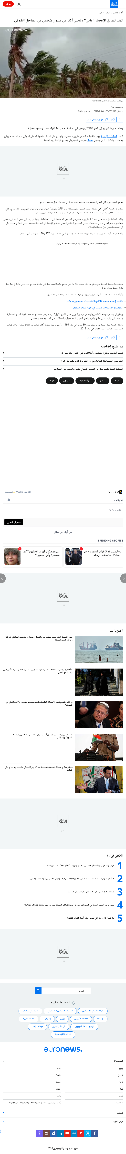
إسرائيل (47, 1019)
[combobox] (63, 990)
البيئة (117, 381)
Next (121, 1082)
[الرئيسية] (122, 12)
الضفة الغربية (28, 1019)
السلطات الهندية (109, 136)
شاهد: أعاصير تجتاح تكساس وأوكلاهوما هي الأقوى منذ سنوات (92, 353)
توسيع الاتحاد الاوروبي (84, 1027)
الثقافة (58, 1089)
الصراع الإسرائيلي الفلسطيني (60, 1011)
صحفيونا (119, 1103)
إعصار (90, 140)
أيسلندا (100, 1019)
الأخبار (115, 13)
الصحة (58, 1082)
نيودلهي (66, 381)
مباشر (8, 3)
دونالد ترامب (37, 1027)
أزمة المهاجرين (58, 1027)
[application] (63, 62)
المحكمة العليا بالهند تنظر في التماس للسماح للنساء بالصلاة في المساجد (88, 369)
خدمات (120, 1113)
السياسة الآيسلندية (63, 1034)
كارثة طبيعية (85, 381)
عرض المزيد (118, 1122)
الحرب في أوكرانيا (30, 1011)
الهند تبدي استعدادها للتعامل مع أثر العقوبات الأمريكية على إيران (91, 361)
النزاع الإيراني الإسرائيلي (93, 1011)
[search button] (38, 990)
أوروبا (120, 1069)
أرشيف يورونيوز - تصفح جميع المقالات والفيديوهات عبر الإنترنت (34, 1103)
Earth (58, 1075)
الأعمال (120, 1075)
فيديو (120, 1096)
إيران (62, 1019)
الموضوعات (118, 1061)
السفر (121, 1089)
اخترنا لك (116, 631)
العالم (108, 13)
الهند (100, 13)
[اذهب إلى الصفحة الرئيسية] (114, 4)
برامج (59, 1096)
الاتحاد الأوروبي (81, 1019)
